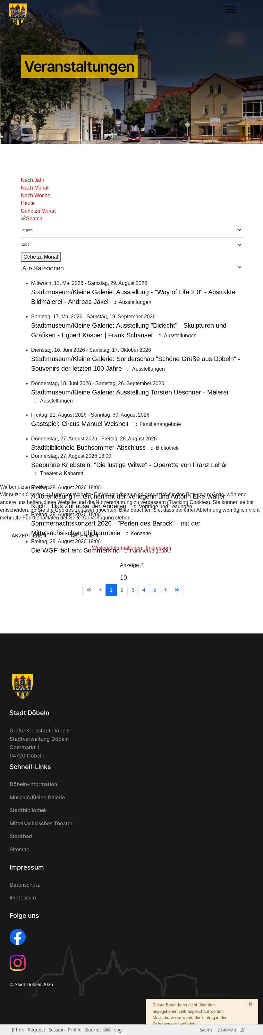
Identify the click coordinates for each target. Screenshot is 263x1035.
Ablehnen (84, 535)
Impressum (158, 548)
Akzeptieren (29, 535)
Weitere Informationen (117, 548)
